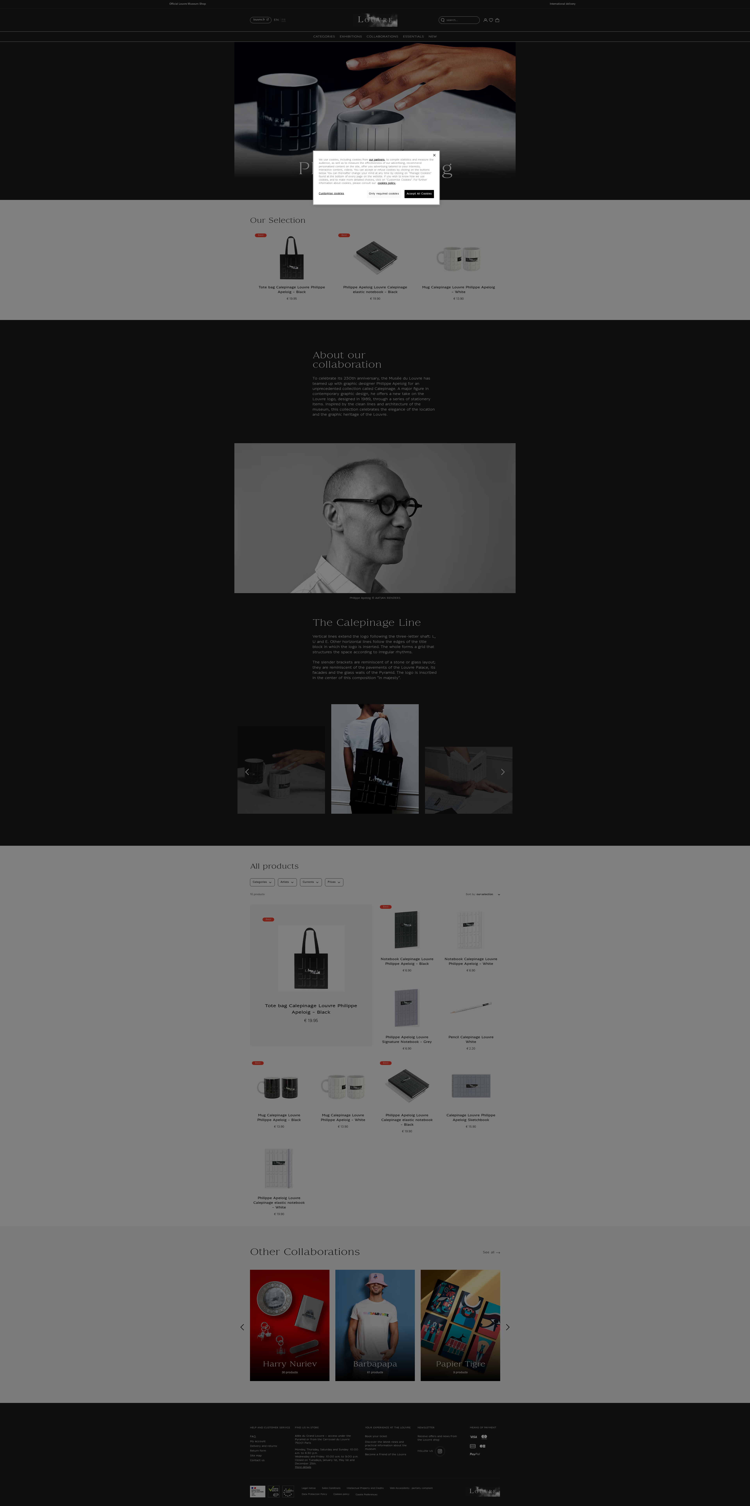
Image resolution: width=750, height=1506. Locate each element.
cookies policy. (387, 183)
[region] (376, 178)
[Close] (434, 155)
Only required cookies (384, 194)
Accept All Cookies (419, 194)
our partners (377, 160)
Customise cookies (331, 193)
